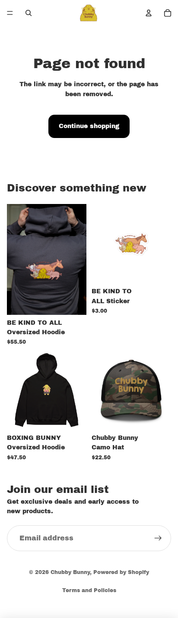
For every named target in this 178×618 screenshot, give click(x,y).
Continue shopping (89, 126)
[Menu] (10, 13)
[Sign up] (158, 538)
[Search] (28, 12)
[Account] (148, 12)
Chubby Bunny (70, 572)
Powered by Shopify (121, 572)
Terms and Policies (89, 590)
